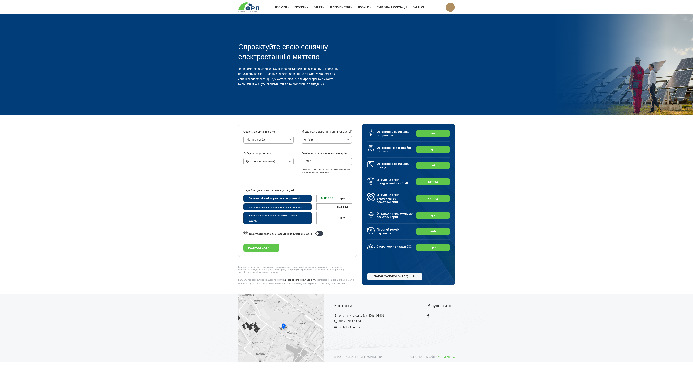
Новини (363, 7)
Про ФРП (281, 7)
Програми (301, 7)
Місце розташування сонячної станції (327, 131)
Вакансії (418, 7)
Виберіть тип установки (257, 153)
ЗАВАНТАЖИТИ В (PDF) (390, 276)
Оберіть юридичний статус (259, 131)
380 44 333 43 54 (350, 321)
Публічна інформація (392, 7)
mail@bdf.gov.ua (349, 327)
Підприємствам (341, 7)
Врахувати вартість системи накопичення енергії (280, 233)
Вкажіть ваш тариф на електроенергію (324, 153)
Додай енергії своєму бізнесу (300, 280)
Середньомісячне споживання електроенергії (276, 206)
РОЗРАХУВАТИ (259, 247)
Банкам (319, 7)
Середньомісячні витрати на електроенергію (275, 198)
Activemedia (446, 356)
